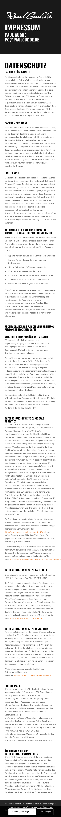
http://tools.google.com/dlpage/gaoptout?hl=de (26, 532)
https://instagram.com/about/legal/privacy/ (32, 675)
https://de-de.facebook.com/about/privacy (28, 618)
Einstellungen (45, 812)
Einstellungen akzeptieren (22, 812)
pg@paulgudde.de (22, 40)
